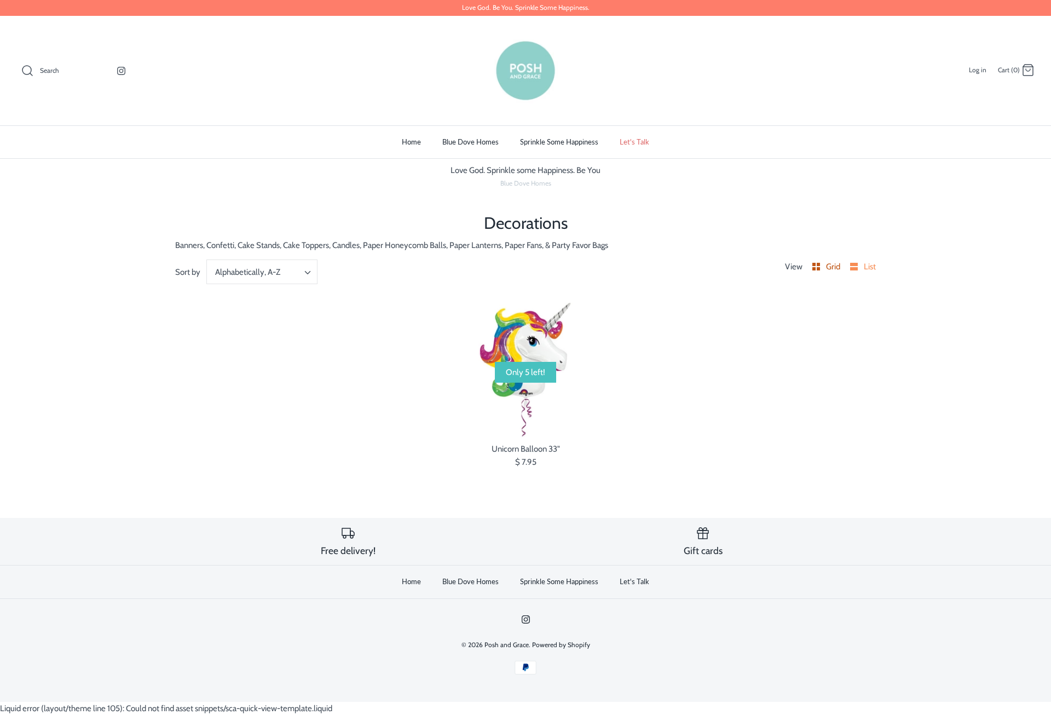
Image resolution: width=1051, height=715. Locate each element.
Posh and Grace (506, 645)
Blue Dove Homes (470, 141)
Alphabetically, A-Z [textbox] (247, 272)
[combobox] (262, 272)
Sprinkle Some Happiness (559, 141)
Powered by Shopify (561, 645)
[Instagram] (121, 71)
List (870, 267)
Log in (977, 70)
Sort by (187, 272)
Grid (834, 267)
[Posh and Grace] (525, 70)
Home (411, 141)
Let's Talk (634, 141)
